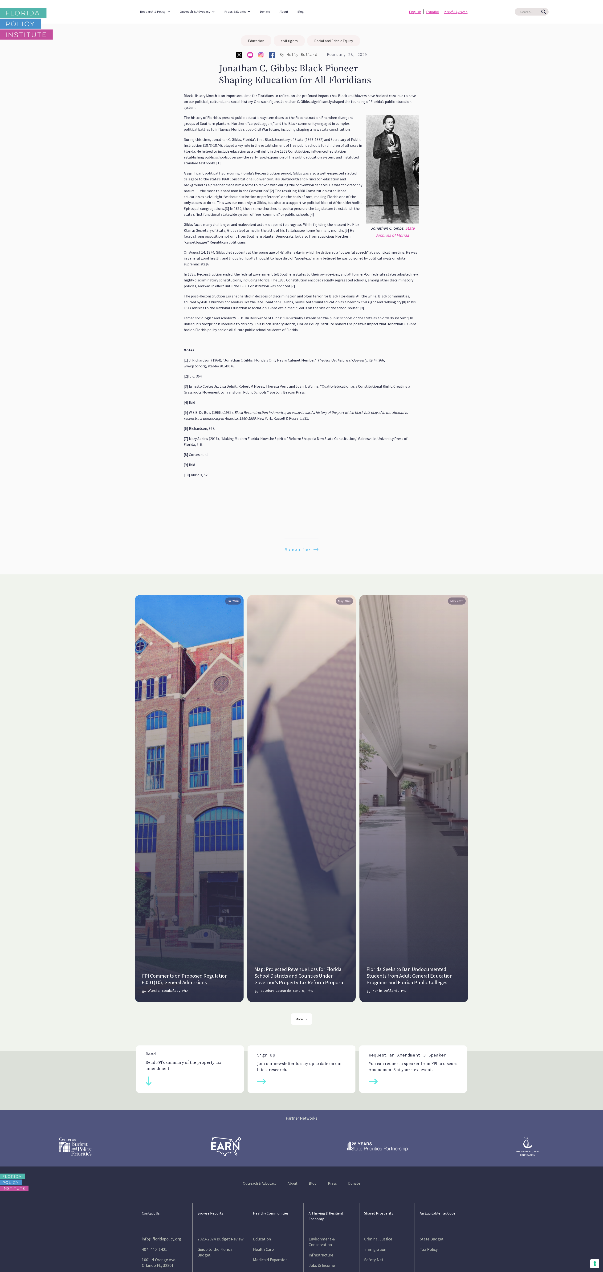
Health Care (263, 1249)
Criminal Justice (378, 1239)
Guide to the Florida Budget (214, 1252)
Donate (265, 11)
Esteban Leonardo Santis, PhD (287, 990)
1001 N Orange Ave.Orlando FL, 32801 (159, 1262)
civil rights (289, 40)
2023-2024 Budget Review (220, 1239)
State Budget (432, 1239)
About (284, 11)
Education (256, 40)
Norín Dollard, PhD (390, 990)
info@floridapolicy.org (161, 1239)
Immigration (375, 1249)
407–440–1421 (154, 1249)
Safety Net (373, 1259)
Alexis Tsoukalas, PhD (168, 990)
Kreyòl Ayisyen (456, 11)
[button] (155, 9)
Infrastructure (321, 1255)
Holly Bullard (302, 54)
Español (432, 11)
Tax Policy (429, 1249)
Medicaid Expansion (270, 1259)
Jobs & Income (322, 1265)
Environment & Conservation (322, 1241)
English (415, 11)
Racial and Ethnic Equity (333, 40)
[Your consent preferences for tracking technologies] (594, 1263)
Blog (300, 11)
